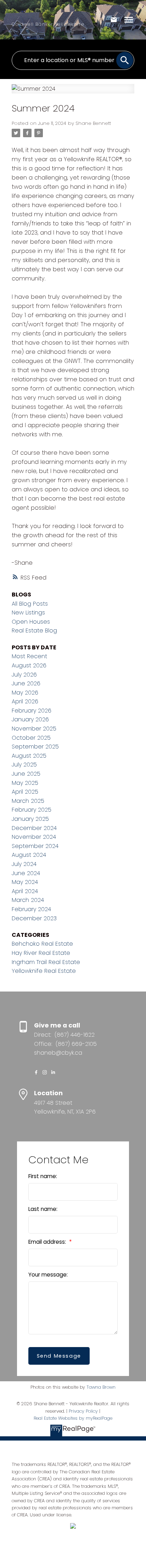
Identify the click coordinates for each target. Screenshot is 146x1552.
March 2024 (28, 900)
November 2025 (34, 729)
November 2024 (34, 837)
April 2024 (25, 891)
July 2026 (24, 675)
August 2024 (29, 855)
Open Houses (31, 622)
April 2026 (25, 701)
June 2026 (26, 683)
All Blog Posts (30, 604)
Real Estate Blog (34, 630)
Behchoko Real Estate (42, 944)
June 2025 (26, 774)
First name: (42, 1176)
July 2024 (24, 864)
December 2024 (34, 828)
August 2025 (29, 756)
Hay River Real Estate (41, 953)
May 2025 (25, 783)
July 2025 (24, 764)
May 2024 (25, 882)
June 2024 (26, 873)
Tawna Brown (101, 1387)
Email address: (47, 1241)
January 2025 (30, 819)
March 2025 (28, 801)
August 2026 (29, 665)
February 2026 (31, 711)
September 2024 (35, 846)
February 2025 (31, 810)
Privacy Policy (83, 1411)
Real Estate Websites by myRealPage (73, 1418)
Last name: (42, 1209)
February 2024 (31, 909)
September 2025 (35, 746)
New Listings (28, 612)
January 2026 (30, 719)
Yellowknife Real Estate (44, 971)
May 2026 (25, 693)
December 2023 (34, 918)
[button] (36, 1072)
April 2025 (25, 792)
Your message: (48, 1274)
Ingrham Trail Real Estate (46, 962)
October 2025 (31, 738)
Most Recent (29, 656)
